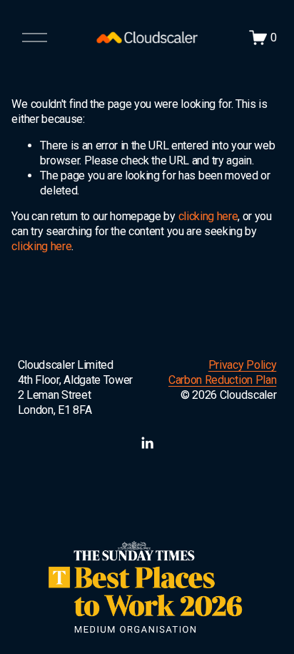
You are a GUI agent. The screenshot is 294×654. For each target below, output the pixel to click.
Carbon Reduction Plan (222, 380)
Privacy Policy (242, 365)
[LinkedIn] (147, 443)
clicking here (208, 216)
